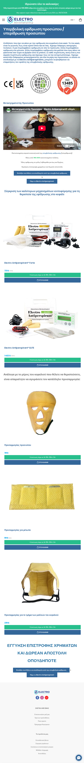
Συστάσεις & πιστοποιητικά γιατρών (42, 747)
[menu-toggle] (3, 20)
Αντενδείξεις (42, 754)
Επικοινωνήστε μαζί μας (42, 714)
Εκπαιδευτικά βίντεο (42, 740)
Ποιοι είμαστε (42, 721)
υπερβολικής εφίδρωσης (41, 62)
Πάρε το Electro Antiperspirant (42, 181)
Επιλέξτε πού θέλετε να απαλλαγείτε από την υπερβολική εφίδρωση (42, 173)
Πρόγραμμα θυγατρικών (42, 724)
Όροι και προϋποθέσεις (42, 718)
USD (72, 20)
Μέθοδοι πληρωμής (42, 750)
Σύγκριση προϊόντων (42, 744)
